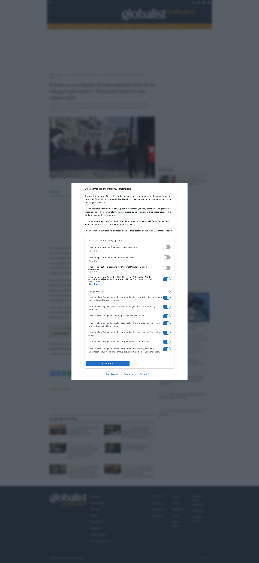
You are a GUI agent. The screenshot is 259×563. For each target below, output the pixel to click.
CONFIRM (107, 363)
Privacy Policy (146, 374)
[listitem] (129, 240)
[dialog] (129, 281)
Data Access (129, 374)
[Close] (181, 189)
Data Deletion (112, 374)
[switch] (167, 247)
